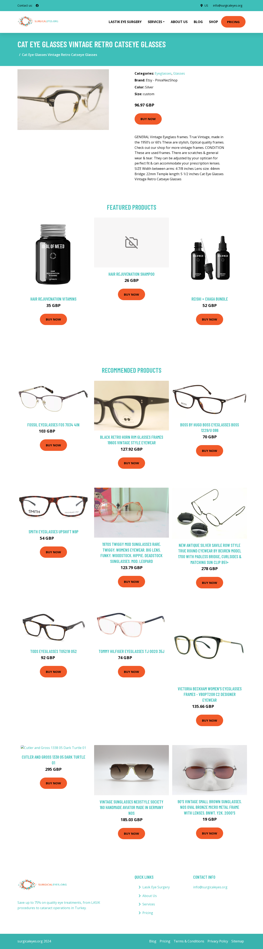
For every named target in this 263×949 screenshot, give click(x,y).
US (206, 5)
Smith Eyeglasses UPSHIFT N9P (53, 531)
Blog (198, 22)
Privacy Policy (218, 941)
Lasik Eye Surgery (156, 887)
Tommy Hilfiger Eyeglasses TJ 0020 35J (131, 651)
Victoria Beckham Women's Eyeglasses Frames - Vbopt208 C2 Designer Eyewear (210, 694)
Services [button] (155, 22)
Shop (213, 22)
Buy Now (148, 119)
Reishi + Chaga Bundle (209, 298)
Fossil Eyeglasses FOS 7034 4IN (53, 424)
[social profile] (37, 5)
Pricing (233, 22)
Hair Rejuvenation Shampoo (131, 274)
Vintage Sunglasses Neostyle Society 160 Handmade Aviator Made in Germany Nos (131, 807)
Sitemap (237, 941)
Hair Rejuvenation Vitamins (53, 298)
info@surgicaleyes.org (227, 5)
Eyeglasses (163, 73)
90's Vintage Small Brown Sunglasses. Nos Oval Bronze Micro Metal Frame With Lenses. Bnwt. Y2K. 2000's (210, 807)
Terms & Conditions (189, 941)
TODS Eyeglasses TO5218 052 (53, 651)
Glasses (179, 73)
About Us (179, 22)
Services (148, 904)
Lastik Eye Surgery (125, 22)
